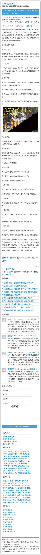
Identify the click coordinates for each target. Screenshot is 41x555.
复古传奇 (7, 522)
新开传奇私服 (9, 531)
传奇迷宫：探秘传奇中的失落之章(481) (15, 481)
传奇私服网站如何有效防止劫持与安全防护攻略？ (17, 283)
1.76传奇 (7, 517)
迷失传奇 (7, 529)
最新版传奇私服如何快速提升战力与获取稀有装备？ (18, 301)
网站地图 (17, 539)
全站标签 (14, 13)
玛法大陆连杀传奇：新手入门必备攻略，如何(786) (19, 490)
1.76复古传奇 (8, 524)
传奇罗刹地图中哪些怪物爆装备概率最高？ (19, 456)
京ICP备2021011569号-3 (18, 551)
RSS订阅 (5, 539)
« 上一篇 (5, 269)
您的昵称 (6, 390)
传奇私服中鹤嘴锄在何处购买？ (12, 295)
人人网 (36, 257)
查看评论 (29, 26)
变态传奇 (7, 527)
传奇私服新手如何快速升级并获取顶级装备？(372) (19, 485)
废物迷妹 (10, 336)
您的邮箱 (6, 395)
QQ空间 (14, 257)
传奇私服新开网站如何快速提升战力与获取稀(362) (19, 500)
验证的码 (6, 403)
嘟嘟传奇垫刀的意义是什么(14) (13, 483)
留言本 (11, 539)
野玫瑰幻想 (11, 369)
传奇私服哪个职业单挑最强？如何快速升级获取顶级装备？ (20, 292)
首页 (4, 10)
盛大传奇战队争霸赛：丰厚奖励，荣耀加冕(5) (17, 495)
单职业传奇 (8, 519)
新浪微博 (21, 257)
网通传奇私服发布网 (8, 4)
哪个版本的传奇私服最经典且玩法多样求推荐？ (17, 304)
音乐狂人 (10, 319)
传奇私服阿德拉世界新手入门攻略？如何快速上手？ (18, 307)
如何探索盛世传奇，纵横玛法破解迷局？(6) (16, 502)
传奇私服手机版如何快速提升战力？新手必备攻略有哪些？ (20, 289)
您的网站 (6, 399)
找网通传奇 (6, 13)
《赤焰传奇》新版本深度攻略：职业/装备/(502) (18, 493)
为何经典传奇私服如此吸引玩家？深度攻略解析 (17, 298)
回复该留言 (33, 319)
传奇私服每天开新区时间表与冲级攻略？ (15, 286)
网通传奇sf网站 (33, 10)
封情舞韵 (10, 352)
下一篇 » (12, 269)
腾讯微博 (29, 257)
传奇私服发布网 (9, 515)
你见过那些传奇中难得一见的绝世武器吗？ (19, 454)
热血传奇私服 (9, 512)
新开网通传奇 (22, 10)
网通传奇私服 (12, 10)
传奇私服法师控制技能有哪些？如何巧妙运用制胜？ (18, 310)
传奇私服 (9, 30)
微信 (5, 260)
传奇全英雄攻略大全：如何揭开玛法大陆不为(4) (18, 488)
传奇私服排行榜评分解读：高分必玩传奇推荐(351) (19, 497)
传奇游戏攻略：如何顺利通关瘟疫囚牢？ (18, 473)
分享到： (6, 257)
